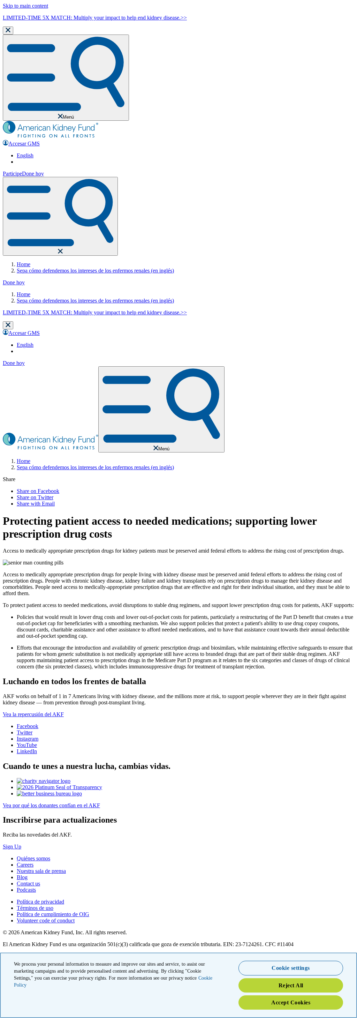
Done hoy (33, 174)
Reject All (291, 985)
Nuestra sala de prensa (41, 871)
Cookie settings (291, 968)
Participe (12, 174)
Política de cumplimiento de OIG (53, 914)
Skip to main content (25, 6)
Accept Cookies (290, 1002)
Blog (22, 877)
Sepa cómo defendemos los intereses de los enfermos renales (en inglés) (95, 271)
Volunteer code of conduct (46, 920)
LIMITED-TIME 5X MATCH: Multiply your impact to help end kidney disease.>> (95, 18)
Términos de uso (35, 908)
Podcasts (26, 890)
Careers (25, 865)
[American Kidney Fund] (50, 137)
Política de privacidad (40, 902)
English (25, 155)
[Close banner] (8, 31)
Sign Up (12, 846)
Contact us (28, 883)
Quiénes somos (33, 858)
